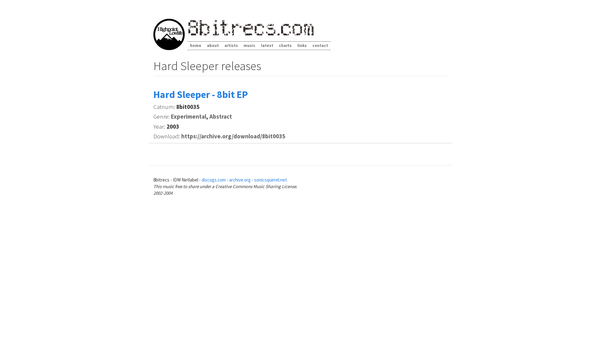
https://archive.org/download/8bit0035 (233, 136)
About (213, 45)
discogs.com (214, 180)
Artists (231, 45)
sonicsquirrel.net (270, 180)
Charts (285, 45)
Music (249, 45)
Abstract (220, 116)
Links (302, 45)
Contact (320, 45)
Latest (267, 45)
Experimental (188, 116)
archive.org (240, 180)
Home (195, 45)
